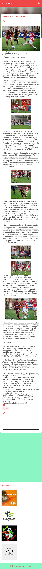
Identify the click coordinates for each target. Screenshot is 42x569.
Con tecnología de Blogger (22, 566)
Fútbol (5, 408)
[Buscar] (39, 3)
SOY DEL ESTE (11, 3)
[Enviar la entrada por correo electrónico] (3, 406)
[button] (3, 21)
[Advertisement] (21, 457)
